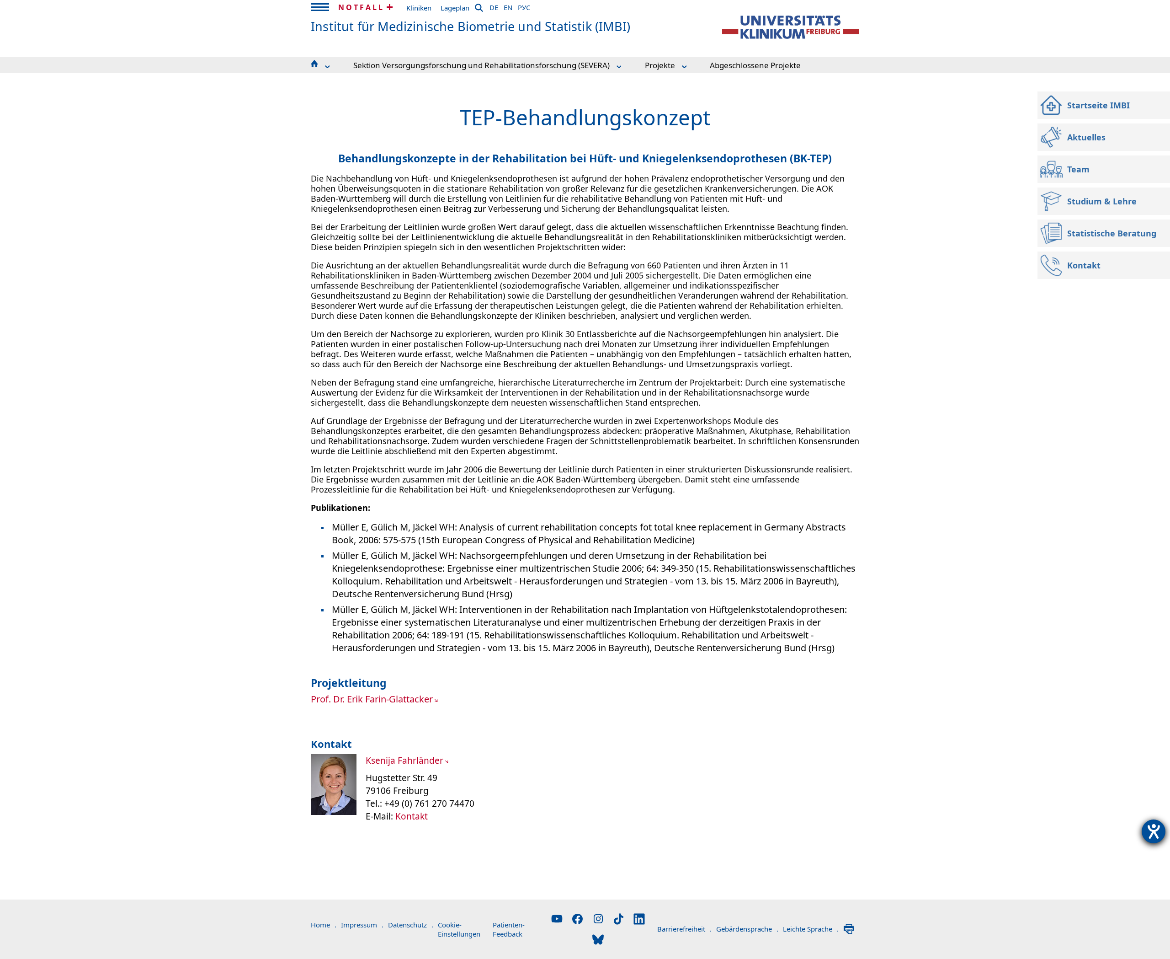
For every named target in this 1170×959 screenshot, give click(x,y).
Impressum (362, 924)
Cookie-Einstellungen (459, 929)
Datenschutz (410, 924)
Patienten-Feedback (509, 929)
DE (493, 6)
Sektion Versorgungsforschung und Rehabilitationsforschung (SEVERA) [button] (481, 65)
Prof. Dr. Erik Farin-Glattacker (372, 699)
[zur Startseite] (790, 27)
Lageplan (455, 7)
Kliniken (418, 7)
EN (508, 6)
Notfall (361, 7)
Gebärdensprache (747, 928)
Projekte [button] (660, 65)
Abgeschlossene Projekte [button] (755, 65)
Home (323, 924)
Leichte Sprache (811, 928)
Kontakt (411, 816)
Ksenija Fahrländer (404, 760)
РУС (524, 6)
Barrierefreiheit (684, 928)
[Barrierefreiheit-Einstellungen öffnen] (1153, 831)
